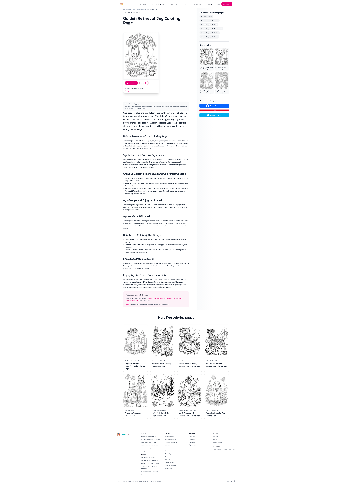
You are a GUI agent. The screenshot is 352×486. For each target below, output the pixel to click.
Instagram (192, 442)
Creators (167, 445)
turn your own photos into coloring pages (162, 298)
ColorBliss (128, 304)
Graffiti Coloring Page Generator (150, 463)
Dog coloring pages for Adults (209, 21)
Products (143, 4)
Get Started (226, 4)
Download (131, 83)
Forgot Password (218, 442)
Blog (186, 4)
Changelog (168, 454)
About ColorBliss (170, 436)
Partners (167, 457)
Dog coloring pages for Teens (209, 37)
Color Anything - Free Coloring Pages (224, 449)
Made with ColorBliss (171, 442)
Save (215, 110)
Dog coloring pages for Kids (209, 25)
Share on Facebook (215, 106)
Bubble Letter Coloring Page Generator (149, 467)
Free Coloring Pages (158, 4)
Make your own (129, 91)
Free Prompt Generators (148, 457)
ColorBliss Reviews (170, 439)
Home (123, 9)
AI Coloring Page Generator (148, 436)
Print (142, 83)
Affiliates (167, 460)
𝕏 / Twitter (192, 445)
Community (197, 4)
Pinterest (192, 439)
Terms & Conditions (170, 465)
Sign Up (215, 436)
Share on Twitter (215, 115)
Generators (174, 4)
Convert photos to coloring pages (150, 439)
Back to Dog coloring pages (132, 12)
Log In (215, 439)
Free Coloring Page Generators (149, 460)
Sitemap (167, 451)
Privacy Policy (169, 468)
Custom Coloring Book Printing (149, 445)
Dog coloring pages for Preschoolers (211, 29)
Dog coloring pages (141, 9)
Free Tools (144, 454)
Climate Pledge (169, 462)
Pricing (210, 4)
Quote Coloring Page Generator (150, 474)
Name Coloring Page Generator (149, 471)
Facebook (192, 436)
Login (218, 4)
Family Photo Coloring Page (148, 442)
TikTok (191, 448)
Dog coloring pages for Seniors (210, 33)
